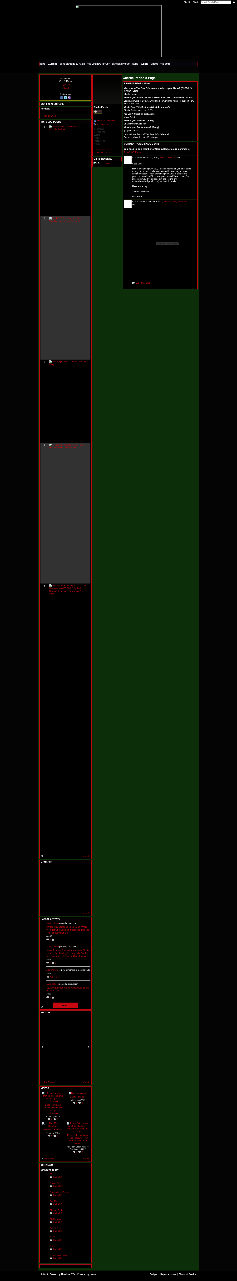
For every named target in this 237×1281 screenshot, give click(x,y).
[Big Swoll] (76, 870)
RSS (42, 856)
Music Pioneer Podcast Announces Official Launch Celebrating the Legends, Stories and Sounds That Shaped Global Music (67, 953)
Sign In (196, 2)
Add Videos (49, 1158)
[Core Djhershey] (84, 905)
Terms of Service (187, 1274)
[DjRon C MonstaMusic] (68, 896)
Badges (153, 1274)
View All (86, 856)
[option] (65, 1047)
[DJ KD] (60, 879)
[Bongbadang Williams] (44, 1197)
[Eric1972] (44, 1251)
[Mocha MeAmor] (84, 887)
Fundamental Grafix (58, 1255)
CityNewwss (55, 1219)
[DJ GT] (68, 887)
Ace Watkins (52, 970)
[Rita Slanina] (44, 896)
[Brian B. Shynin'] (60, 887)
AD (51, 1174)
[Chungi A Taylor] (44, 1215)
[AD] (44, 1179)
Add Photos (49, 1082)
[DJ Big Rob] (44, 905)
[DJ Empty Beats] (76, 879)
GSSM (57, 1116)
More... (65, 1005)
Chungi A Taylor (57, 1210)
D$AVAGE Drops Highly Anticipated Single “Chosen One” (67, 989)
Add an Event (50, 116)
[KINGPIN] (52, 896)
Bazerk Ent (54, 1183)
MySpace (101, 124)
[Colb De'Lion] (44, 1233)
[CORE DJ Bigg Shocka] (44, 879)
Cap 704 (53, 1201)
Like (99, 111)
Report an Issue (168, 1274)
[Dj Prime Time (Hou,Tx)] (52, 905)
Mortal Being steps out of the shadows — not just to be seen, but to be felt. (77, 1139)
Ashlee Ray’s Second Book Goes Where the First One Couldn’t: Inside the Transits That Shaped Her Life (67, 929)
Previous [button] (42, 1047)
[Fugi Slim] (60, 870)
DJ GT (52, 1237)
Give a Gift (57, 1177)
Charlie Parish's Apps (103, 149)
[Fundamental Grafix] (44, 1260)
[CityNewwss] (44, 1224)
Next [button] (88, 1047)
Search (234, 2)
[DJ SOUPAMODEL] (60, 905)
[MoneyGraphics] (76, 896)
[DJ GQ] (76, 905)
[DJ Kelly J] (44, 870)
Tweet (109, 124)
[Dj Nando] (76, 887)
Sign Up (187, 2)
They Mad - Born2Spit (53, 1129)
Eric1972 (54, 1246)
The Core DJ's (68, 1274)
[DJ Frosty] (52, 870)
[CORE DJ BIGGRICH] (68, 879)
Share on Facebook (106, 120)
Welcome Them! (56, 977)
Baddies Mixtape (78, 1096)
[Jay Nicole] (60, 896)
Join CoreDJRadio (132, 152)
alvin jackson (52, 923)
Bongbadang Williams (59, 1192)
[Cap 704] (44, 1206)
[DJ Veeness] (84, 870)
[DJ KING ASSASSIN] (84, 879)
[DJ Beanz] (52, 879)
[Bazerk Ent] (44, 1188)
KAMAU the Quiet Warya (175, 201)
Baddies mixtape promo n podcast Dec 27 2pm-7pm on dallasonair (53, 1108)
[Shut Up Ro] (84, 896)
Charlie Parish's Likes (103, 153)
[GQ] (52, 887)
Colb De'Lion (55, 1228)
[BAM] (68, 905)
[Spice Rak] (44, 887)
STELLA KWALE (167, 157)
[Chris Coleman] (68, 870)
